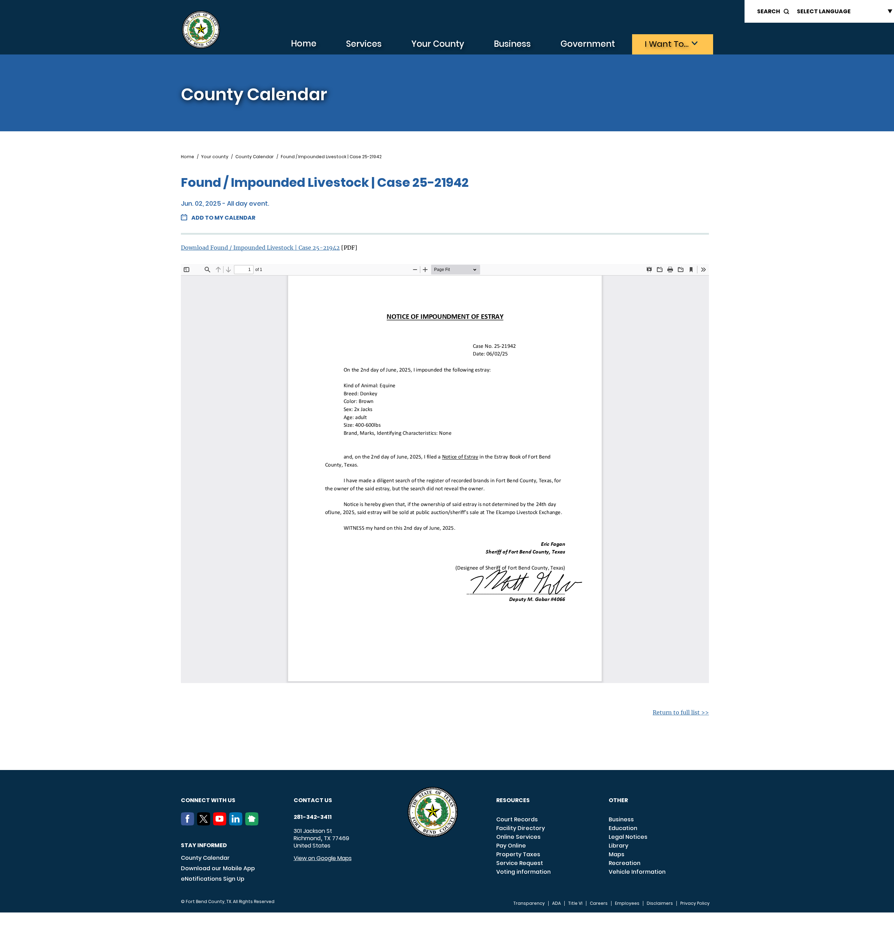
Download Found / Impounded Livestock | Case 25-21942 (260, 247)
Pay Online (511, 846)
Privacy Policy (695, 903)
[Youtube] (221, 823)
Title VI (575, 903)
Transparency (529, 903)
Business (512, 44)
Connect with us (208, 800)
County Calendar (254, 156)
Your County (437, 44)
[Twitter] (205, 823)
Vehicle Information (637, 872)
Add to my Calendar (223, 218)
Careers (599, 903)
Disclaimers (660, 903)
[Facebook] (189, 823)
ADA (556, 903)
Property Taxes (518, 854)
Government (587, 44)
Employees (627, 903)
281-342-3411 (313, 817)
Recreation (624, 863)
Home (303, 43)
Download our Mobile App (218, 868)
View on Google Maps (323, 858)
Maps (616, 854)
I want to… (667, 44)
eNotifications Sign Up (212, 879)
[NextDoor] (253, 823)
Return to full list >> (681, 712)
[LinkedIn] (237, 823)
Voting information (523, 872)
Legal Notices (628, 837)
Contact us (313, 800)
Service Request (519, 863)
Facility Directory (520, 828)
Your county (214, 156)
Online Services (518, 837)
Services (364, 44)
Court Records (517, 819)
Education (623, 828)
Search (768, 11)
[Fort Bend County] (201, 30)
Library (618, 846)
